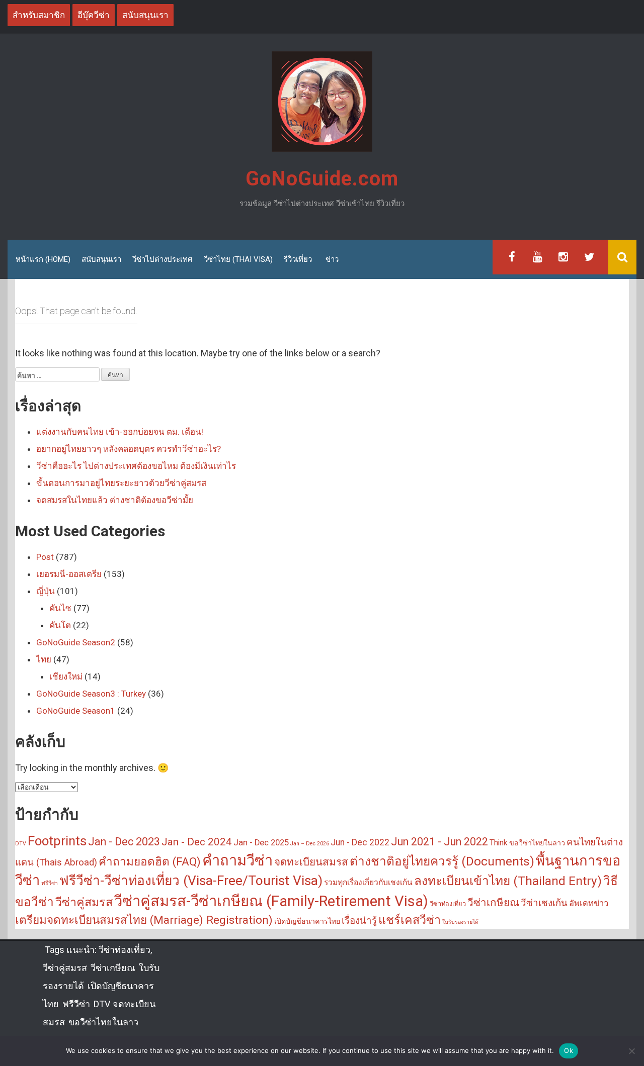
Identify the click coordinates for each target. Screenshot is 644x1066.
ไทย (43, 659)
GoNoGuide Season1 (75, 711)
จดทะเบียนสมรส (311, 862)
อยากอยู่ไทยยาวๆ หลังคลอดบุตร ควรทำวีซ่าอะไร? (128, 449)
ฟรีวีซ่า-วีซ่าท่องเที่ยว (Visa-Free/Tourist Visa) (191, 880)
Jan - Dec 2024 (197, 842)
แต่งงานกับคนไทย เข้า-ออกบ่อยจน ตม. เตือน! (119, 432)
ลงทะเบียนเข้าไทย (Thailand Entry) (508, 881)
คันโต (60, 625)
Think (499, 842)
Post (45, 557)
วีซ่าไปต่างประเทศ (162, 259)
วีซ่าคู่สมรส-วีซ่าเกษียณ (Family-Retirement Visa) (271, 901)
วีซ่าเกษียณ (493, 903)
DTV (20, 843)
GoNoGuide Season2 (75, 642)
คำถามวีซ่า (237, 860)
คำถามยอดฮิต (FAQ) (150, 861)
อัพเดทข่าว (588, 903)
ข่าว (332, 259)
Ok (568, 1050)
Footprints (57, 840)
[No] (631, 1051)
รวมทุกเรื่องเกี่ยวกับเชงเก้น (368, 882)
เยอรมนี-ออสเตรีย (69, 574)
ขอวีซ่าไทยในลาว (537, 843)
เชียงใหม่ (66, 676)
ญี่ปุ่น (45, 591)
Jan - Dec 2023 (124, 841)
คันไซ (60, 608)
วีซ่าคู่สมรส (84, 902)
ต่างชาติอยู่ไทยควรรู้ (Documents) (442, 861)
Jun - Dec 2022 (360, 842)
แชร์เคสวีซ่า (409, 920)
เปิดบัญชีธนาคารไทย (307, 921)
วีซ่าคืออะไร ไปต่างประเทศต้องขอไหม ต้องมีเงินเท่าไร (136, 466)
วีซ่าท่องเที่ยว (448, 904)
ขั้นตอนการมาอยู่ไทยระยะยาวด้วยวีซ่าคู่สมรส (121, 483)
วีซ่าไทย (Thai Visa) (238, 259)
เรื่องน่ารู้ (359, 920)
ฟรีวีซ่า (49, 883)
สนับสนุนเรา (101, 259)
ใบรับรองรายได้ (460, 922)
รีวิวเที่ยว (298, 259)
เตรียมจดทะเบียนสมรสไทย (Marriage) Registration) (144, 920)
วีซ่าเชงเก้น (544, 903)
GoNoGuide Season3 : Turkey (91, 694)
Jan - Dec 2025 (261, 842)
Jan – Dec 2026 (309, 843)
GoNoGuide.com (322, 178)
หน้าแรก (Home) (43, 259)
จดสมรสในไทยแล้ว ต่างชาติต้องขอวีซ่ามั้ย (114, 500)
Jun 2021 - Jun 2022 (439, 841)
